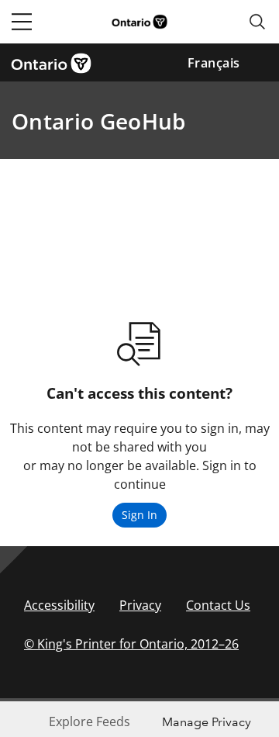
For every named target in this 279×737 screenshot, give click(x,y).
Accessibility (59, 605)
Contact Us (218, 605)
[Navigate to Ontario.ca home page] (56, 62)
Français (214, 62)
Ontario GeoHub (98, 121)
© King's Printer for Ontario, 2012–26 (131, 643)
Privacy (140, 605)
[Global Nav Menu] (22, 22)
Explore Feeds (89, 721)
